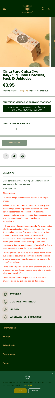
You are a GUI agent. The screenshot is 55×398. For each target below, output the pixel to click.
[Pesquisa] (43, 9)
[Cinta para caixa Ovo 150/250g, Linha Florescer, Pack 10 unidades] (25, 42)
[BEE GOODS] (27, 9)
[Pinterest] (22, 156)
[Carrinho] (49, 9)
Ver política (29, 385)
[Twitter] (14, 156)
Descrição (9, 173)
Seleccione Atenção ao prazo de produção (27, 102)
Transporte (23, 90)
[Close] (52, 373)
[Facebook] (6, 156)
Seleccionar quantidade (16, 123)
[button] (4, 9)
